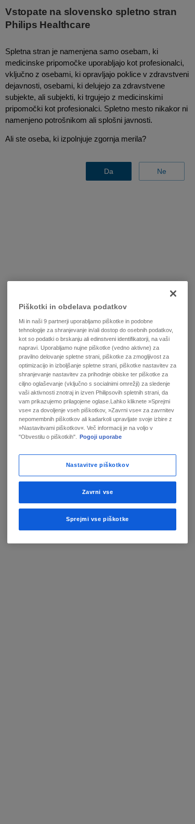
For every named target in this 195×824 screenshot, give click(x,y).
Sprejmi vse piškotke (97, 519)
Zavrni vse (97, 492)
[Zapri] (173, 293)
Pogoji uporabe (101, 437)
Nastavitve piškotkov (97, 465)
